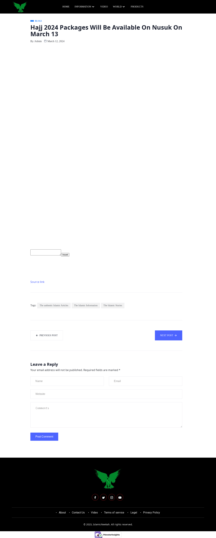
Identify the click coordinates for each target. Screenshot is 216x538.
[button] (189, 6)
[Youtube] (120, 497)
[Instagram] (111, 497)
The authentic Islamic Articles (54, 305)
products (137, 6)
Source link (37, 282)
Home (66, 6)
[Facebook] (95, 497)
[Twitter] (103, 497)
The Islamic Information (86, 305)
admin (38, 41)
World (117, 6)
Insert (65, 254)
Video (104, 6)
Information (83, 6)
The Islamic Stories (112, 305)
